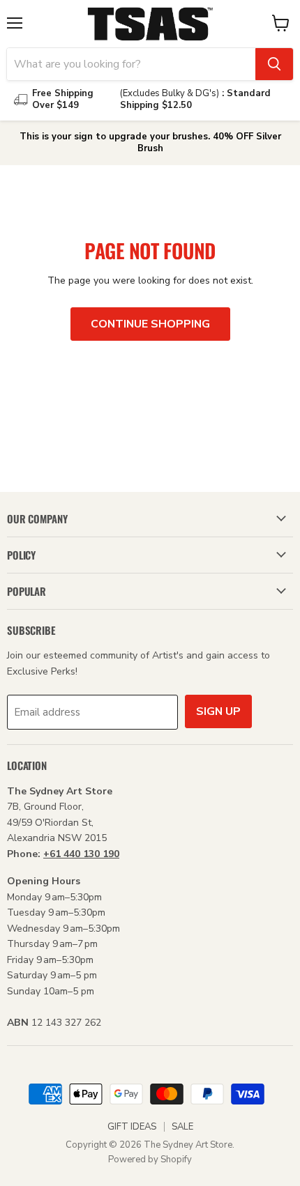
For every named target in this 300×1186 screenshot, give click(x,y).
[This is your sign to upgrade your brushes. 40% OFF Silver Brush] (150, 143)
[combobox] (131, 64)
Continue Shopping (150, 324)
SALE (182, 1126)
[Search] (274, 64)
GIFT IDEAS (131, 1126)
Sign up (218, 711)
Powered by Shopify (150, 1159)
